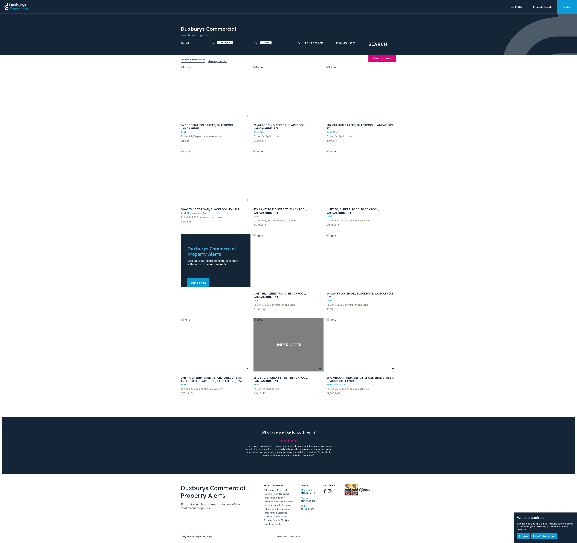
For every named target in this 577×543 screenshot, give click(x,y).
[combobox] (237, 44)
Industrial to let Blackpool (276, 494)
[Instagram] (329, 491)
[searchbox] (235, 43)
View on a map (382, 58)
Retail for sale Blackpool (275, 513)
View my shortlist (217, 61)
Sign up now (198, 282)
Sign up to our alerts (194, 504)
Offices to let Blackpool (275, 490)
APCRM (208, 536)
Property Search (542, 6)
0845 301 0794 (308, 509)
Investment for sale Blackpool (278, 501)
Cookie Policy (295, 537)
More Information (544, 536)
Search (377, 44)
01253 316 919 (308, 493)
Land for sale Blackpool (275, 516)
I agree (523, 536)
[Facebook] (325, 491)
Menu (518, 6)
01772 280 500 (308, 501)
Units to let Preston (273, 524)
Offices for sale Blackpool (276, 509)
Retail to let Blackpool (274, 498)
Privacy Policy (282, 537)
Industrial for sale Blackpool (277, 505)
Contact (567, 6)
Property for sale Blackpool (277, 520)
